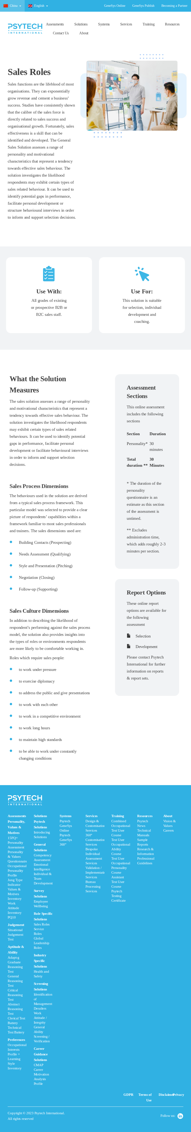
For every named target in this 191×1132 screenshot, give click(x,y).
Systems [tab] (66, 830)
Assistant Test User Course (117, 881)
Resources (172, 24)
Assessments (55, 24)
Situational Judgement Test (15, 934)
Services (126, 24)
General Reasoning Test (15, 980)
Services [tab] (94, 853)
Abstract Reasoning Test (15, 1008)
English (39, 5)
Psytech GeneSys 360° (66, 839)
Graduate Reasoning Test (15, 966)
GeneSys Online (114, 5)
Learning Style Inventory (14, 1063)
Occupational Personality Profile (17, 870)
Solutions (81, 24)
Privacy (178, 1094)
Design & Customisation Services (95, 825)
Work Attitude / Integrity (40, 1017)
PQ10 (12, 917)
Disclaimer (167, 1094)
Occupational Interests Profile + (17, 1049)
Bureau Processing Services (93, 886)
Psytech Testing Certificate (118, 895)
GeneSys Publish (143, 5)
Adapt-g (13, 957)
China (13, 5)
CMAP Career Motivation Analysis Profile (41, 1074)
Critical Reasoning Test (15, 994)
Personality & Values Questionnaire (17, 856)
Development (145, 646)
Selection (142, 636)
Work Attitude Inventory (14, 908)
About (83, 33)
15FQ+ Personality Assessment (16, 842)
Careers (168, 830)
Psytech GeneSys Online (66, 825)
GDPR (128, 1094)
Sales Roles (42, 924)
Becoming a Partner (174, 5)
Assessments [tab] (17, 942)
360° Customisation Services (95, 839)
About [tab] (169, 823)
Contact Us (61, 33)
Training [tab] (120, 858)
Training (148, 24)
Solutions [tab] (43, 950)
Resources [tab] (145, 839)
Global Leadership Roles (41, 943)
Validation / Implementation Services (96, 872)
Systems (104, 24)
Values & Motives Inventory (14, 894)
